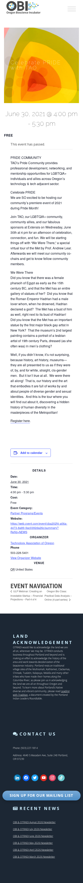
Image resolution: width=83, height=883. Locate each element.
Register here (20, 420)
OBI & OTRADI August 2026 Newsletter (34, 822)
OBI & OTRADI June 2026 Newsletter (33, 836)
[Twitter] (34, 777)
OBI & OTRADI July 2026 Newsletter (32, 829)
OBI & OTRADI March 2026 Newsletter (34, 856)
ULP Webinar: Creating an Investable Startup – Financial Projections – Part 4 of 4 (26, 595)
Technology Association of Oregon (32, 543)
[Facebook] (26, 777)
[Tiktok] (61, 777)
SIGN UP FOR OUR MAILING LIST (41, 795)
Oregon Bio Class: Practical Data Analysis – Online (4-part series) (58, 595)
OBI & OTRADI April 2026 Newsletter (33, 850)
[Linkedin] (17, 777)
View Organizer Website (25, 558)
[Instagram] (52, 777)
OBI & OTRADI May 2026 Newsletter (33, 843)
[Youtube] (43, 777)
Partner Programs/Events (26, 513)
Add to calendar (31, 453)
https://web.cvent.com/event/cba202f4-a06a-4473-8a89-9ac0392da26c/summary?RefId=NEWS (38, 527)
